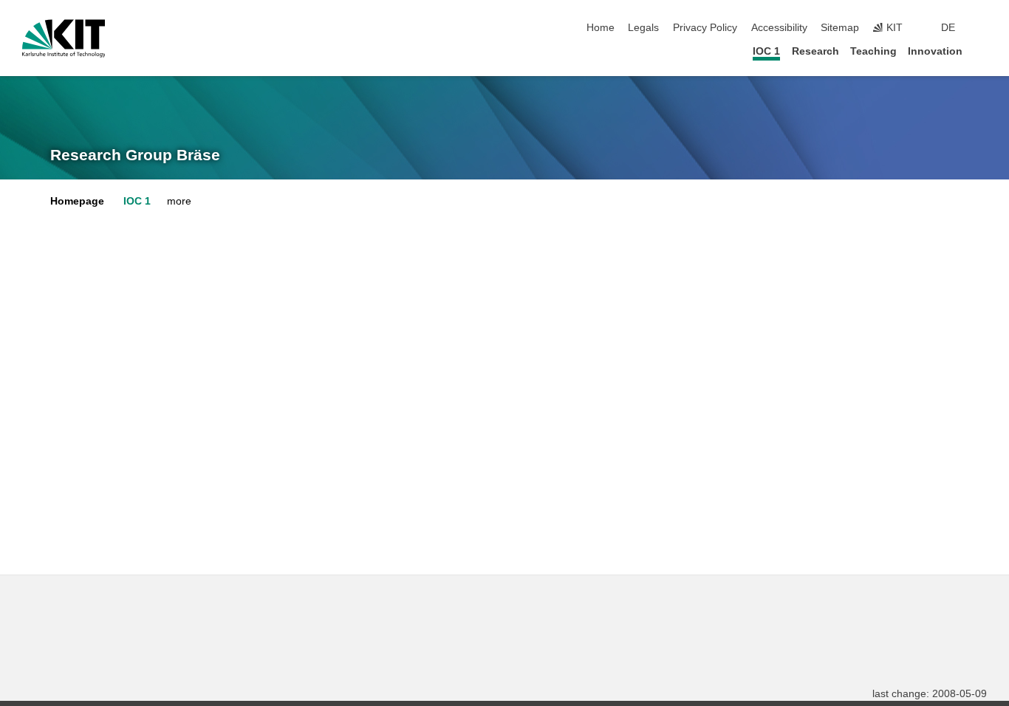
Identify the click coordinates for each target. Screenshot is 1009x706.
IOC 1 (766, 51)
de (948, 27)
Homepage (77, 201)
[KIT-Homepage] (64, 38)
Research (815, 51)
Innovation (935, 51)
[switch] (982, 28)
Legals (643, 27)
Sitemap (840, 27)
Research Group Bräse (135, 155)
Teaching (873, 51)
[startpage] (982, 50)
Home (600, 27)
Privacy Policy (705, 27)
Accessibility (779, 27)
